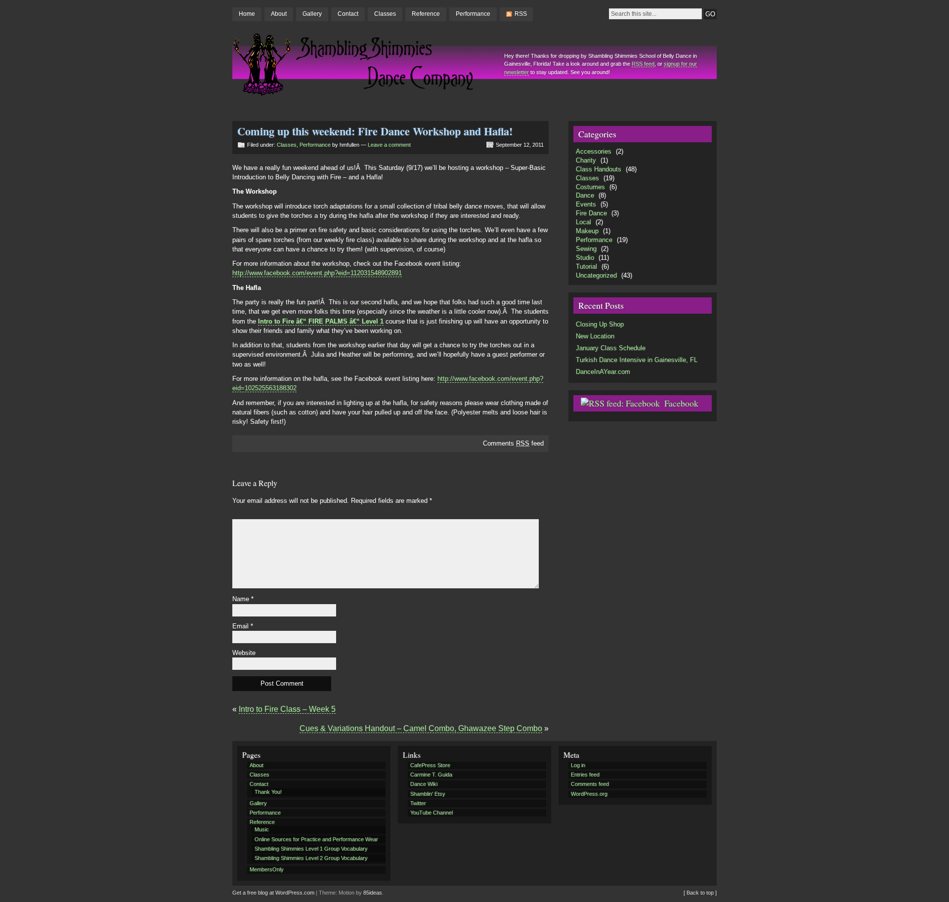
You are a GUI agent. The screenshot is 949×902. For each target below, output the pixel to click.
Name (243, 599)
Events (586, 204)
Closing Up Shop (600, 324)
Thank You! (268, 792)
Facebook (681, 403)
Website (244, 652)
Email (242, 626)
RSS (521, 13)
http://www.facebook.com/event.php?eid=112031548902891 (317, 273)
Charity (586, 160)
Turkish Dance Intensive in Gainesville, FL (636, 360)
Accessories (593, 151)
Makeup (587, 231)
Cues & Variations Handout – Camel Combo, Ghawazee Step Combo (421, 728)
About (279, 13)
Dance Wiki (423, 784)
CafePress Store (430, 765)
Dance (585, 195)
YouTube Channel (431, 813)
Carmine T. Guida (431, 775)
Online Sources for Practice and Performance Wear (316, 839)
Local (583, 222)
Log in (578, 765)
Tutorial (586, 266)
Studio (585, 257)
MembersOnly (267, 869)
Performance (473, 13)
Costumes (590, 187)
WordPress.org (589, 794)
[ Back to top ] (700, 893)
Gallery (312, 13)
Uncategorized (596, 275)
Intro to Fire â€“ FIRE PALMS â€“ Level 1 (321, 321)
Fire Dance (591, 213)
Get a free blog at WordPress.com (273, 893)
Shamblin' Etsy (427, 794)
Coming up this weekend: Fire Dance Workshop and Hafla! (375, 131)
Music (262, 829)
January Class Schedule (611, 348)
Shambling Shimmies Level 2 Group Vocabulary (311, 858)
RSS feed (643, 64)
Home (247, 13)
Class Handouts (598, 169)
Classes (385, 13)
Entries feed (585, 775)
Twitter (418, 803)
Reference (426, 13)
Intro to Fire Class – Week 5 (287, 709)
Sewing (586, 248)
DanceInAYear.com (603, 371)
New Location (595, 336)
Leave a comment (389, 145)
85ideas (372, 893)
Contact (348, 13)
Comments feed (513, 443)
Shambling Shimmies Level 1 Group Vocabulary (311, 849)
